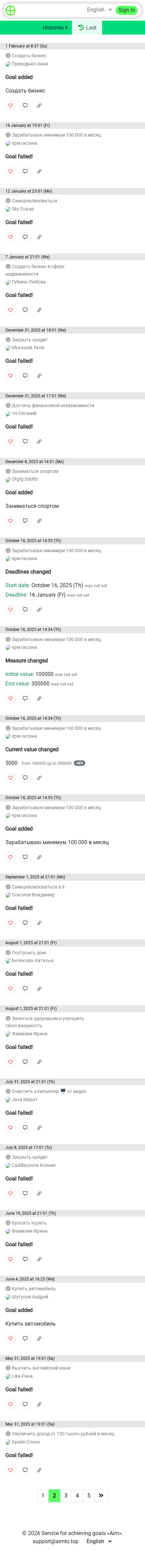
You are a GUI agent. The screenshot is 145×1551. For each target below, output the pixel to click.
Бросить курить (29, 1223)
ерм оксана (24, 143)
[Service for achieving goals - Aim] (10, 10)
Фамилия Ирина (29, 1034)
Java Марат (24, 1099)
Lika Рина (22, 1376)
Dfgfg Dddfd (24, 479)
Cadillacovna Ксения (33, 1165)
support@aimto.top (56, 1541)
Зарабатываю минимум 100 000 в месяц (56, 135)
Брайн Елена (25, 1442)
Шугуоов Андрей (29, 1297)
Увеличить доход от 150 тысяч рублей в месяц (63, 1434)
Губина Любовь (28, 282)
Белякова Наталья (32, 960)
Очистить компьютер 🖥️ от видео (49, 1091)
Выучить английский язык (41, 1368)
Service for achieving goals (73, 1533)
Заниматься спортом (35, 471)
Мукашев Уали (27, 348)
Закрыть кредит (30, 340)
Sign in (126, 10)
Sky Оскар (22, 209)
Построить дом (29, 953)
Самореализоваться (34, 201)
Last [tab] (90, 27)
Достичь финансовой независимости (53, 406)
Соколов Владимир (33, 895)
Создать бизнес (29, 56)
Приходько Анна (29, 64)
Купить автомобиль (34, 1289)
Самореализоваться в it (38, 887)
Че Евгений (23, 413)
